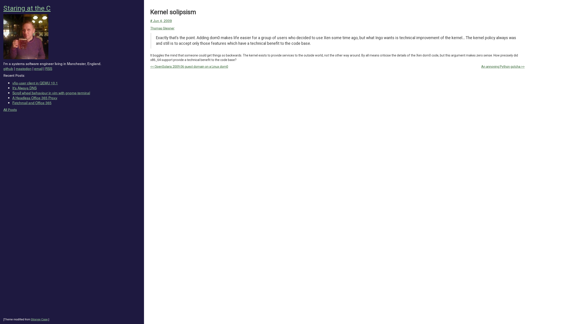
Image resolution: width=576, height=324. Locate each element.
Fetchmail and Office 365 (32, 102)
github (8, 68)
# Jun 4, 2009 (161, 20)
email (38, 68)
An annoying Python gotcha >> (503, 66)
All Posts (10, 110)
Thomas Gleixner (162, 28)
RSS (48, 68)
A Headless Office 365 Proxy (34, 97)
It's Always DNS (24, 87)
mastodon (24, 68)
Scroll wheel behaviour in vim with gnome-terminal (51, 92)
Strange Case (39, 319)
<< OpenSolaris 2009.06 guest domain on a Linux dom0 (189, 66)
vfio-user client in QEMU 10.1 (35, 82)
